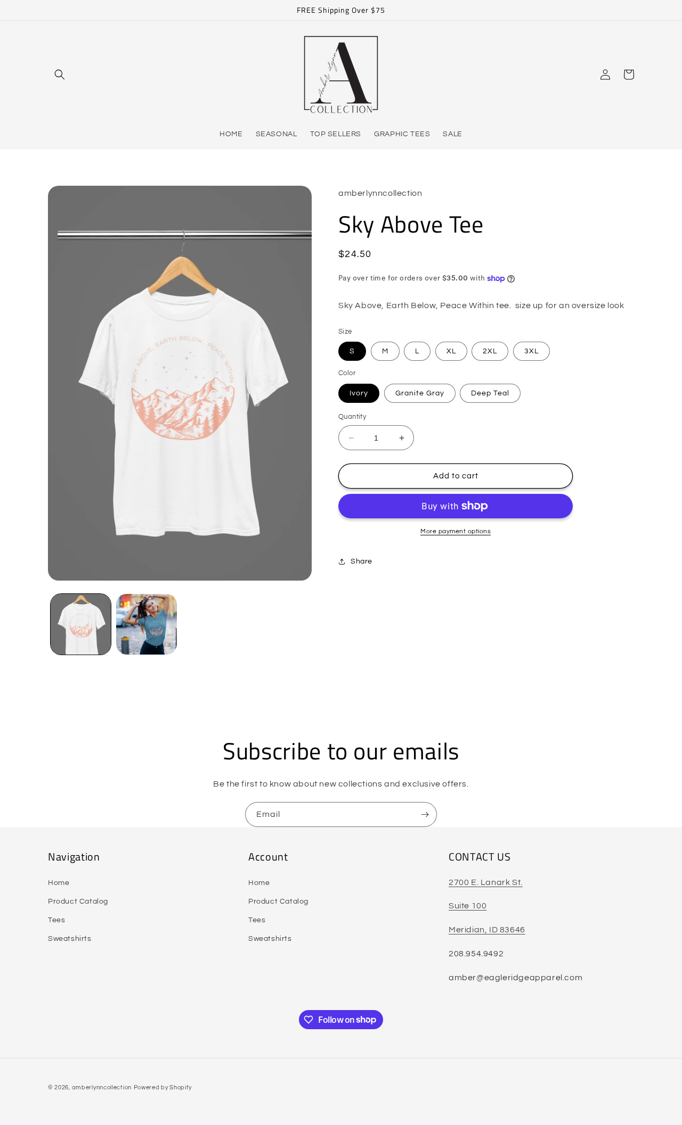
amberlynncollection (102, 1087)
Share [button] (361, 561)
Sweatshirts (70, 938)
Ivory (359, 393)
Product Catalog (78, 901)
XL (451, 351)
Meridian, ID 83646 (487, 929)
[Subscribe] (424, 814)
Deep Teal (490, 393)
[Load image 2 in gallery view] (146, 624)
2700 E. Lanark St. (486, 882)
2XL (490, 351)
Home (58, 883)
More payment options (455, 531)
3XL (531, 351)
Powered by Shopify (163, 1087)
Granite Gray (419, 393)
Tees (56, 920)
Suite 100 (467, 905)
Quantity (352, 416)
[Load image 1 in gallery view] (81, 624)
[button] (59, 74)
